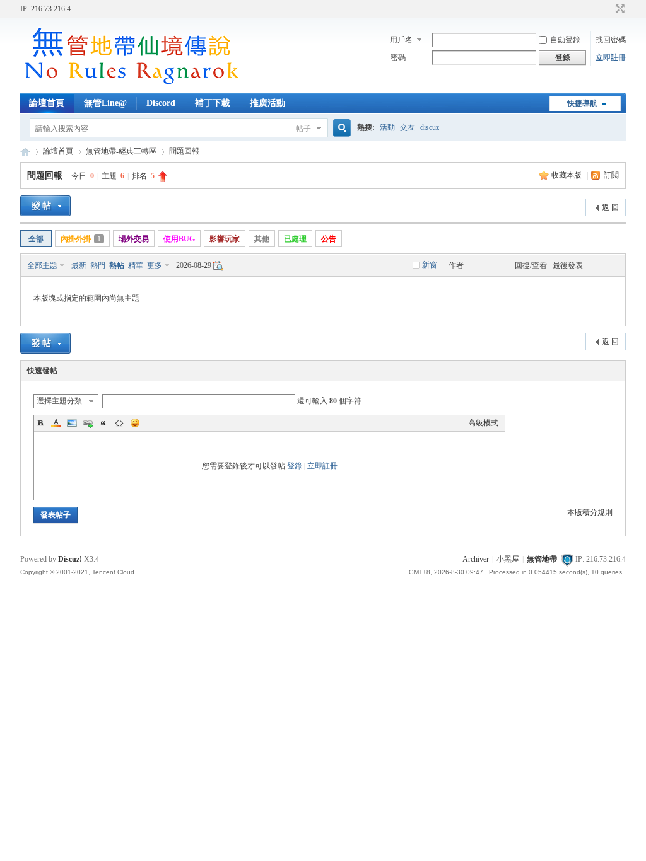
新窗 (429, 264)
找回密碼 (611, 39)
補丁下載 (212, 103)
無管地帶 (25, 151)
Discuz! (70, 559)
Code (119, 423)
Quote (103, 423)
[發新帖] (45, 205)
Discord (160, 103)
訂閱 (611, 175)
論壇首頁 (46, 103)
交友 (407, 127)
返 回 (610, 207)
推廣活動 (267, 103)
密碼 (398, 57)
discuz (429, 127)
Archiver (475, 559)
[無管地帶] (130, 85)
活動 (387, 127)
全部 (36, 238)
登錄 (294, 465)
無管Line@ (105, 103)
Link (87, 423)
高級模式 (483, 423)
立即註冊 (611, 57)
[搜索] (340, 128)
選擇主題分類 (59, 400)
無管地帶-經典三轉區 (121, 151)
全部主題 (42, 265)
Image (72, 423)
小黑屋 (507, 559)
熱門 (97, 265)
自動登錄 (565, 39)
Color (56, 423)
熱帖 (116, 265)
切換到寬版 (618, 8)
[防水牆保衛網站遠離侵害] (567, 559)
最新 (78, 265)
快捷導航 (582, 103)
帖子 (303, 128)
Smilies (135, 423)
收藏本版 (567, 175)
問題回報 (184, 151)
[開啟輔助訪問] (608, 8)
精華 (135, 265)
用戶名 (401, 39)
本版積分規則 (590, 512)
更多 (154, 265)
